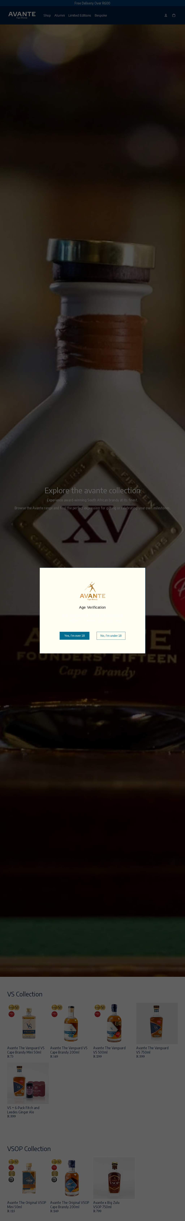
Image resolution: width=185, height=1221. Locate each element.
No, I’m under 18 (111, 635)
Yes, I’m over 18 (74, 635)
